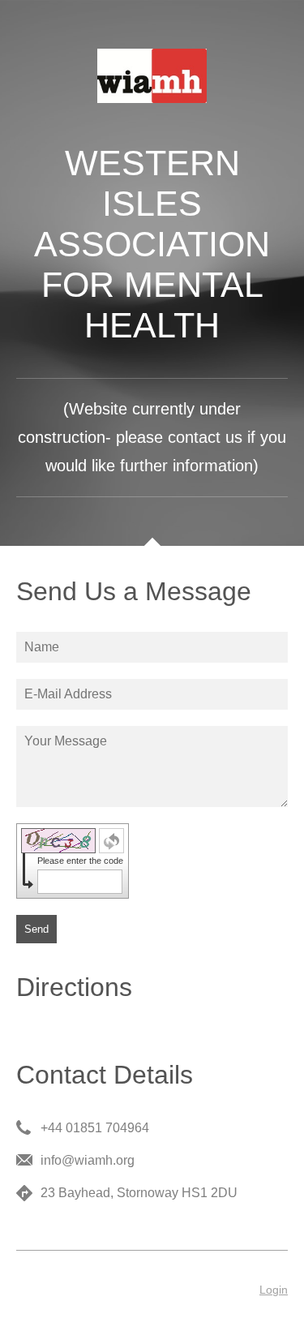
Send (36, 929)
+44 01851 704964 (95, 1128)
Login (273, 1289)
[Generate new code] (111, 840)
